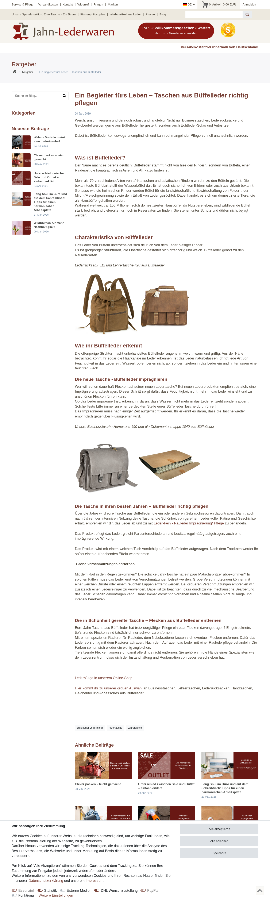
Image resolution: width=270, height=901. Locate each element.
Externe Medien (79, 891)
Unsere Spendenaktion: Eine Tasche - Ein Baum (44, 14)
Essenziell (26, 891)
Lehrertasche (135, 727)
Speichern (219, 853)
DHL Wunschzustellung (119, 891)
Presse (150, 14)
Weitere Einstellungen (56, 895)
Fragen (98, 4)
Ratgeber (27, 72)
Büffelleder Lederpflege (90, 727)
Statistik (50, 891)
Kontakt (68, 4)
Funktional (26, 895)
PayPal (152, 891)
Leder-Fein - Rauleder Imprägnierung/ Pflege (189, 523)
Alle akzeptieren (219, 829)
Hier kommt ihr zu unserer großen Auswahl (108, 688)
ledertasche (115, 727)
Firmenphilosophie (92, 14)
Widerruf (83, 4)
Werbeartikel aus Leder (125, 14)
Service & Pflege (23, 4)
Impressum (94, 881)
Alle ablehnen (219, 841)
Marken (113, 4)
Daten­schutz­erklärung (45, 881)
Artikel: (222, 4)
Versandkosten (48, 4)
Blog (162, 14)
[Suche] (247, 14)
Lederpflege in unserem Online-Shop (103, 678)
